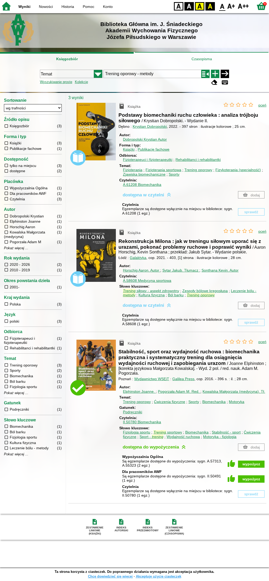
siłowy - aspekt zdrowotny (151, 291)
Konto (108, 6)
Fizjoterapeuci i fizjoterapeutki (147, 159)
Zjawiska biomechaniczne (144, 174)
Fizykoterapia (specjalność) (238, 170)
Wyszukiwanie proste (56, 82)
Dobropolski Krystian (145, 139)
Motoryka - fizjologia (219, 437)
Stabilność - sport (226, 432)
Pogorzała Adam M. (178, 391)
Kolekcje (81, 82)
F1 (231, 6)
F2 (243, 6)
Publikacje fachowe (153, 149)
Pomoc (88, 6)
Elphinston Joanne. (139, 391)
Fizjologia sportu (136, 432)
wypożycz (251, 464)
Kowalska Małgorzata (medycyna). (234, 391)
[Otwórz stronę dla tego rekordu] (97, 135)
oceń (262, 105)
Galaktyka (138, 258)
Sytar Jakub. (180, 270)
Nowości (46, 6)
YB (200, 6)
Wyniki (24, 6)
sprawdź (251, 212)
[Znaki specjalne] (225, 82)
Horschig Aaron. (141, 270)
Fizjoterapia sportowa (163, 170)
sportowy (167, 432)
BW (189, 6)
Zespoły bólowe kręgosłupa (205, 291)
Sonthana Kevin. (220, 270)
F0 (222, 6)
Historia (67, 6)
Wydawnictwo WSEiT (151, 379)
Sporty (174, 174)
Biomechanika (214, 402)
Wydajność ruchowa (183, 437)
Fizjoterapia (132, 170)
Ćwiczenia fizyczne (169, 402)
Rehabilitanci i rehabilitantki (198, 159)
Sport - (151, 437)
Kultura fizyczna (151, 295)
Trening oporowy (198, 170)
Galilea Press (183, 379)
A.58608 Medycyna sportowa (147, 280)
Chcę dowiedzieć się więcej (110, 576)
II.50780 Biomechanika (142, 422)
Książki (128, 149)
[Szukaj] (225, 74)
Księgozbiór (67, 59)
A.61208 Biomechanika (142, 184)
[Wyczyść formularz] (214, 82)
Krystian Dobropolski (150, 126)
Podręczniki (132, 412)
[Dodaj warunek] (215, 74)
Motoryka (236, 402)
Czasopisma (202, 59)
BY (210, 6)
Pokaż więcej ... (16, 248)
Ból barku (176, 295)
